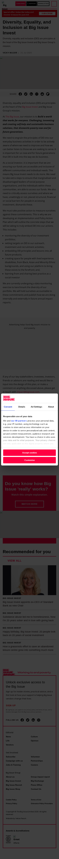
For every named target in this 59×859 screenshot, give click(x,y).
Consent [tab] (8, 407)
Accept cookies (29, 453)
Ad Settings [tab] (36, 407)
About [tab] (51, 407)
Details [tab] (21, 407)
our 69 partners (19, 421)
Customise (29, 460)
